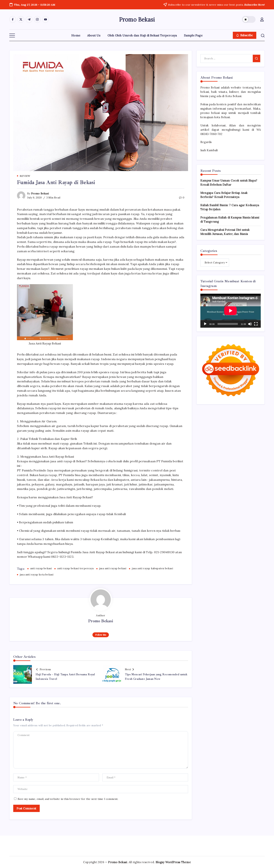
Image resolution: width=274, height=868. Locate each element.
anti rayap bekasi (41, 568)
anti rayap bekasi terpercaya (75, 568)
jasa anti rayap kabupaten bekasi (152, 568)
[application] (230, 311)
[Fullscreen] (256, 324)
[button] (249, 19)
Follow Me (100, 634)
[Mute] (250, 324)
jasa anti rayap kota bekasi (36, 574)
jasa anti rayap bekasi (112, 568)
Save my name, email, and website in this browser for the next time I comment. (68, 799)
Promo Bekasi (137, 19)
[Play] (205, 324)
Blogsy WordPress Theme (173, 862)
